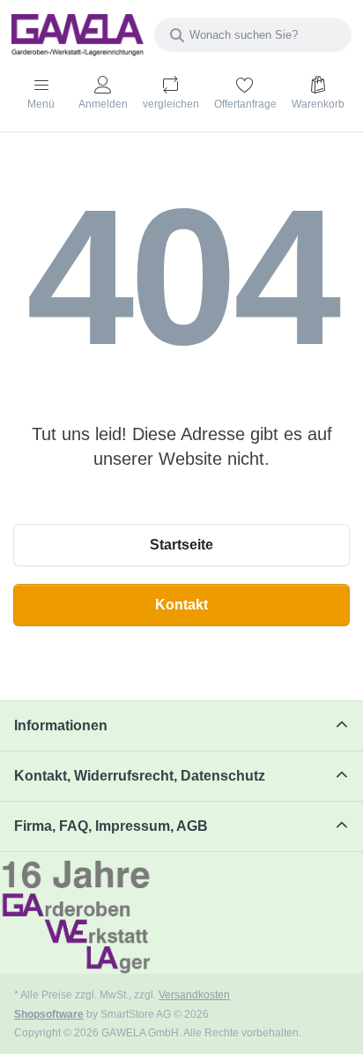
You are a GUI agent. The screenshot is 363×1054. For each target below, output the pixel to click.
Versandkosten (194, 994)
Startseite (181, 544)
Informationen (60, 725)
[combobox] (253, 35)
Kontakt (181, 604)
